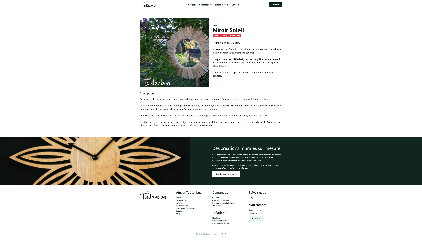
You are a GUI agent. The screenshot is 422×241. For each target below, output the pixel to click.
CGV (215, 233)
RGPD (223, 233)
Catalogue (180, 211)
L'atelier (235, 4)
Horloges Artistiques (220, 220)
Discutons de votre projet (226, 174)
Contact (275, 4)
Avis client (216, 205)
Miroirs (215, 25)
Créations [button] (204, 4)
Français (255, 218)
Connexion (253, 213)
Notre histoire (182, 205)
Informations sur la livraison (223, 203)
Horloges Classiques (220, 223)
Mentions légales (203, 233)
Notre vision (221, 4)
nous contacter (204, 125)
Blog (178, 213)
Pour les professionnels (185, 208)
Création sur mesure (220, 200)
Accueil (192, 4)
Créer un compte (255, 210)
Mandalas (216, 218)
